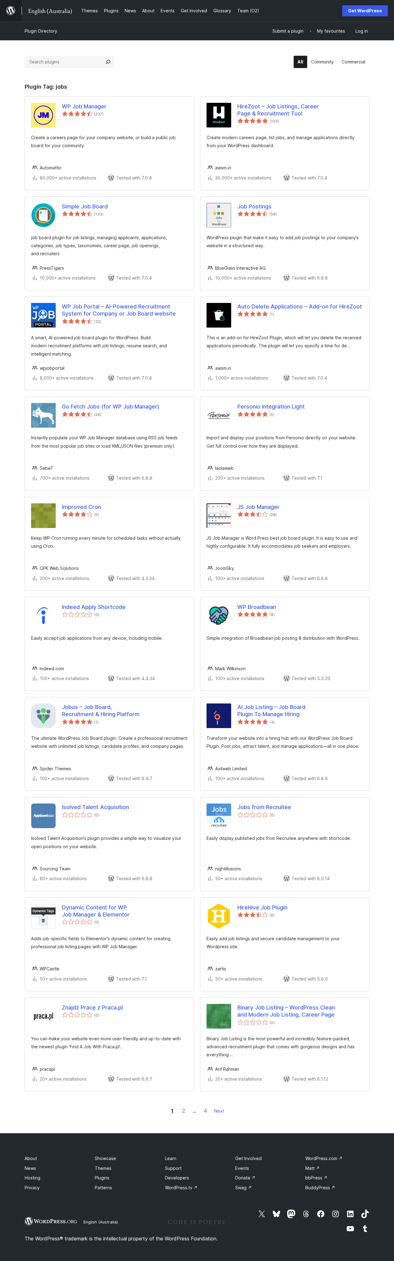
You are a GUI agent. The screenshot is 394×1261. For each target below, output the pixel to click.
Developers (177, 1177)
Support (173, 1168)
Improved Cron (81, 507)
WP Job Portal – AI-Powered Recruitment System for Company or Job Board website (119, 310)
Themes (103, 1168)
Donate (245, 1177)
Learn (170, 1158)
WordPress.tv (181, 1187)
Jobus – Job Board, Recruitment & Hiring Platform (100, 710)
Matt (312, 1168)
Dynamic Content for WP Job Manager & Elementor (96, 911)
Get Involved (248, 1158)
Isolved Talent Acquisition (95, 807)
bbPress (316, 1177)
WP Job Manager (84, 106)
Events (242, 1168)
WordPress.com (324, 1158)
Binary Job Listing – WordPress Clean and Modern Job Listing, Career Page (286, 1011)
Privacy (32, 1187)
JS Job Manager (258, 507)
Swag (243, 1187)
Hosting (32, 1177)
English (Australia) (100, 1221)
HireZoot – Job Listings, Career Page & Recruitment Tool (278, 110)
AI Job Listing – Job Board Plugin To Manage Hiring (271, 710)
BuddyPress (320, 1187)
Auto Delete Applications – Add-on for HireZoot (299, 306)
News (30, 1168)
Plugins (102, 1177)
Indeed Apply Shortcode (94, 607)
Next (219, 1111)
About (31, 1158)
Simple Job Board (85, 206)
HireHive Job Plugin (262, 907)
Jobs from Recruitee (264, 807)
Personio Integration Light (271, 406)
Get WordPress (365, 10)
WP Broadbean (256, 607)
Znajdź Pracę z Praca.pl (92, 1007)
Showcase (105, 1158)
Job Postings (254, 206)
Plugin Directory (41, 31)
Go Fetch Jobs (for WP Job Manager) (110, 406)
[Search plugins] (108, 62)
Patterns (103, 1187)
